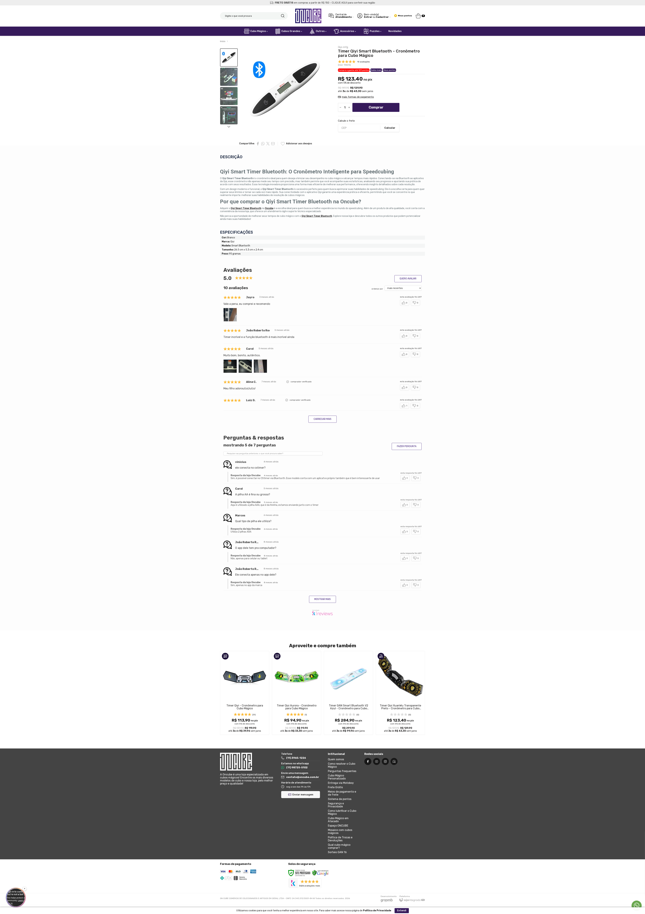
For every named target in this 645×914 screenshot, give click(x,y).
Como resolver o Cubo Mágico (341, 765)
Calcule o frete (346, 121)
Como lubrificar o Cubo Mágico (342, 812)
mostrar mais (322, 599)
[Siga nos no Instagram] (385, 761)
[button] (229, 57)
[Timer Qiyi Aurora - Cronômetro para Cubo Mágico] (296, 693)
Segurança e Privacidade (336, 805)
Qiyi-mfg (343, 47)
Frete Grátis (335, 787)
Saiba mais (376, 70)
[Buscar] (282, 16)
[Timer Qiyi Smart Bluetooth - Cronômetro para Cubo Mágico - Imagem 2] (229, 77)
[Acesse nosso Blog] (394, 761)
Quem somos (336, 759)
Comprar (376, 107)
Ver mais (244, 712)
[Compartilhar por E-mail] (273, 143)
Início (222, 41)
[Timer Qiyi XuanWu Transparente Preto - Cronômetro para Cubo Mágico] (400, 693)
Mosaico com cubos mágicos (340, 831)
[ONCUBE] (308, 15)
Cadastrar (382, 17)
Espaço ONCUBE (338, 825)
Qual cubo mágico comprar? (339, 846)
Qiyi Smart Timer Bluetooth (246, 208)
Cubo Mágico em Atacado (338, 820)
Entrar (368, 17)
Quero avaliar (408, 278)
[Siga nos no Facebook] (367, 761)
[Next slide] (229, 126)
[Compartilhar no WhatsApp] (263, 143)
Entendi (401, 910)
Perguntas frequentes (342, 771)
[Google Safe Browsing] (320, 873)
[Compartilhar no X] (268, 143)
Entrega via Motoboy (341, 782)
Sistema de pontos (339, 799)
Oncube (269, 208)
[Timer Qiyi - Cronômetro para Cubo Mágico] (244, 693)
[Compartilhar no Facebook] (258, 143)
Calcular (389, 127)
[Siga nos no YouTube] (376, 761)
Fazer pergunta (406, 446)
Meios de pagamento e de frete (342, 793)
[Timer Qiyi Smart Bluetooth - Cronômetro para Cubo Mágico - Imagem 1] (228, 57)
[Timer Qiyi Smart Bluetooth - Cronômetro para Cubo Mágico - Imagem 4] (229, 115)
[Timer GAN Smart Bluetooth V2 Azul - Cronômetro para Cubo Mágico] (348, 693)
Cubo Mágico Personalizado (337, 777)
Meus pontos (389, 70)
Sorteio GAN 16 (337, 852)
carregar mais (322, 419)
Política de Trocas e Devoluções (340, 839)
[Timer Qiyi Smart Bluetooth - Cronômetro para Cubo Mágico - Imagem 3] (229, 96)
